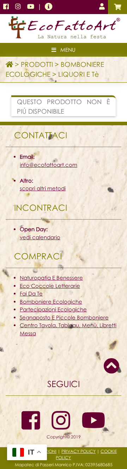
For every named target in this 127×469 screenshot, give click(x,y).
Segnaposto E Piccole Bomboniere (64, 317)
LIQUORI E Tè (78, 74)
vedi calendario (40, 237)
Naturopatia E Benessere (51, 277)
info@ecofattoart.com (48, 164)
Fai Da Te (31, 293)
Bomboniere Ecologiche (51, 301)
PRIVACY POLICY (78, 451)
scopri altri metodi (43, 188)
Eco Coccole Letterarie (50, 286)
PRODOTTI (37, 64)
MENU (65, 49)
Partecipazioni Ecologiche (53, 309)
